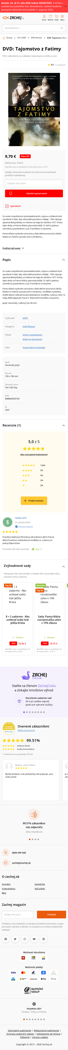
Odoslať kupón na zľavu (34, 567)
